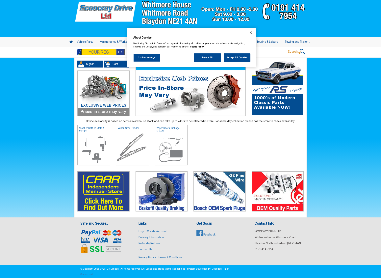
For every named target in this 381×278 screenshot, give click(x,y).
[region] (191, 47)
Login (142, 231)
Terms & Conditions (170, 257)
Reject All (207, 57)
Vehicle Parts (85, 41)
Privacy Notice (147, 257)
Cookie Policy (197, 46)
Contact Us (145, 249)
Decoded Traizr (220, 268)
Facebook (209, 234)
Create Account (157, 231)
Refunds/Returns (149, 243)
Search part (86, 274)
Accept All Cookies (236, 57)
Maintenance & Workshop (116, 41)
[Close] (250, 32)
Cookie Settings (147, 57)
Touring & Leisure (268, 41)
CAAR (103, 268)
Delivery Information (151, 237)
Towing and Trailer (296, 41)
